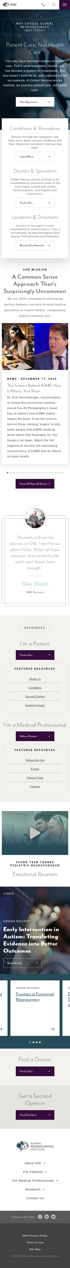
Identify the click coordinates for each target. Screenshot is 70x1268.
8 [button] (30, 473)
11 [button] (40, 473)
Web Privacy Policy (35, 1235)
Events (35, 768)
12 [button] (43, 473)
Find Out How (28, 1115)
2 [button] (11, 473)
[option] (35, 393)
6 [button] (24, 473)
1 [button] (7, 473)
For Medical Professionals (33, 1180)
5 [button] (20, 473)
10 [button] (37, 473)
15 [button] (53, 473)
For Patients (33, 1172)
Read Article (14, 963)
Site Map (35, 1249)
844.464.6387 (44, 4)
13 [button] (46, 473)
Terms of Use (35, 1242)
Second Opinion (35, 696)
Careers (35, 786)
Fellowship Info (35, 760)
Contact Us (35, 1198)
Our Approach (28, 102)
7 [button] (27, 473)
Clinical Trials (35, 777)
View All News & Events (33, 484)
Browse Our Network (32, 245)
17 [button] (59, 473)
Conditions (35, 687)
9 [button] (33, 473)
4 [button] (17, 473)
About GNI (33, 1163)
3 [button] (14, 473)
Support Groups (35, 705)
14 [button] (49, 473)
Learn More (26, 156)
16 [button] (56, 473)
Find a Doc (26, 203)
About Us (35, 678)
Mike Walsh (35, 584)
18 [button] (62, 473)
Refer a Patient (28, 736)
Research (33, 1189)
